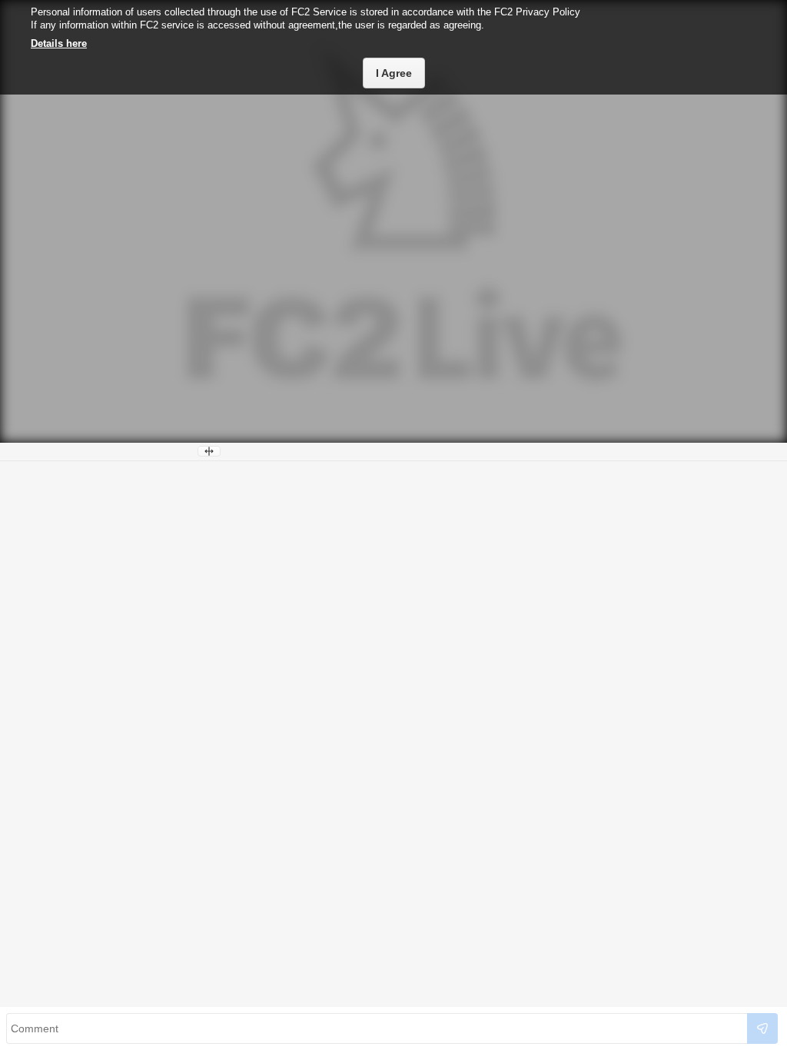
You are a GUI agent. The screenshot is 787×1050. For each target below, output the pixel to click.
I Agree (394, 73)
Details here (59, 43)
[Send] (762, 1028)
